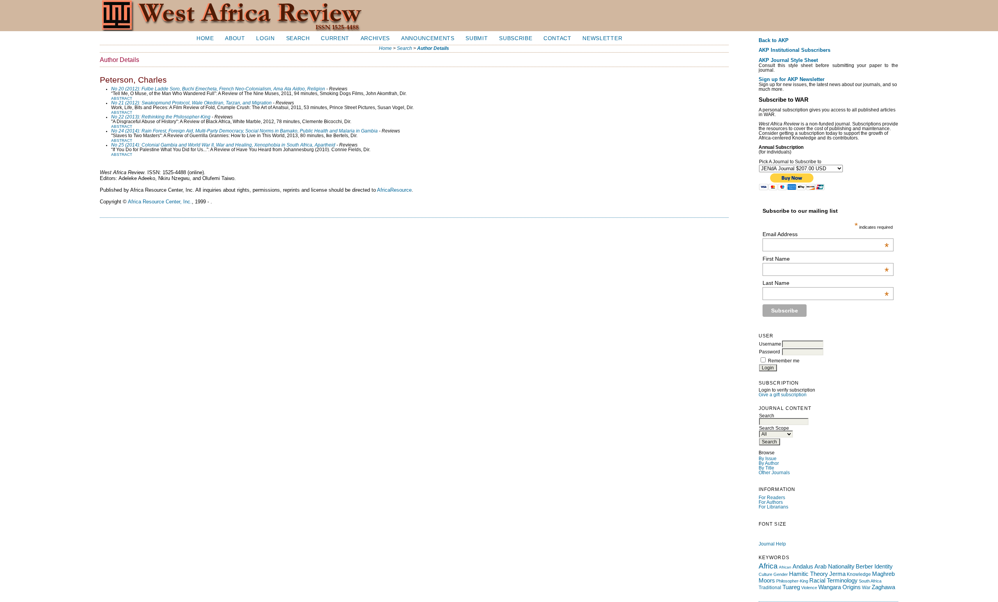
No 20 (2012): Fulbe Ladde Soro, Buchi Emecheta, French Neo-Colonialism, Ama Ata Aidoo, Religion (218, 89)
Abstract (121, 98)
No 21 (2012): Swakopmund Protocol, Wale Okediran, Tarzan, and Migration (191, 103)
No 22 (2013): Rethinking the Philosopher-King (161, 117)
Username (770, 344)
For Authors (771, 502)
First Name (826, 259)
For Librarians (773, 507)
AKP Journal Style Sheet (788, 60)
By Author (769, 463)
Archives (375, 38)
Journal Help (772, 544)
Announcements (428, 38)
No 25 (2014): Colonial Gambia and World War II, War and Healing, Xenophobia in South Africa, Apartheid (223, 145)
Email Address (826, 234)
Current (335, 38)
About (235, 38)
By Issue (768, 458)
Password (769, 352)
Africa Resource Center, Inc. (160, 202)
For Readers (772, 497)
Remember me (784, 360)
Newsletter (602, 38)
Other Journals (774, 472)
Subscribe (515, 38)
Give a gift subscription (783, 394)
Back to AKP (774, 40)
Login (265, 38)
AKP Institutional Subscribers (794, 50)
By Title (766, 468)
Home (205, 38)
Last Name (826, 283)
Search (298, 38)
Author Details (433, 48)
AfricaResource (394, 190)
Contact (557, 38)
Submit (476, 38)
